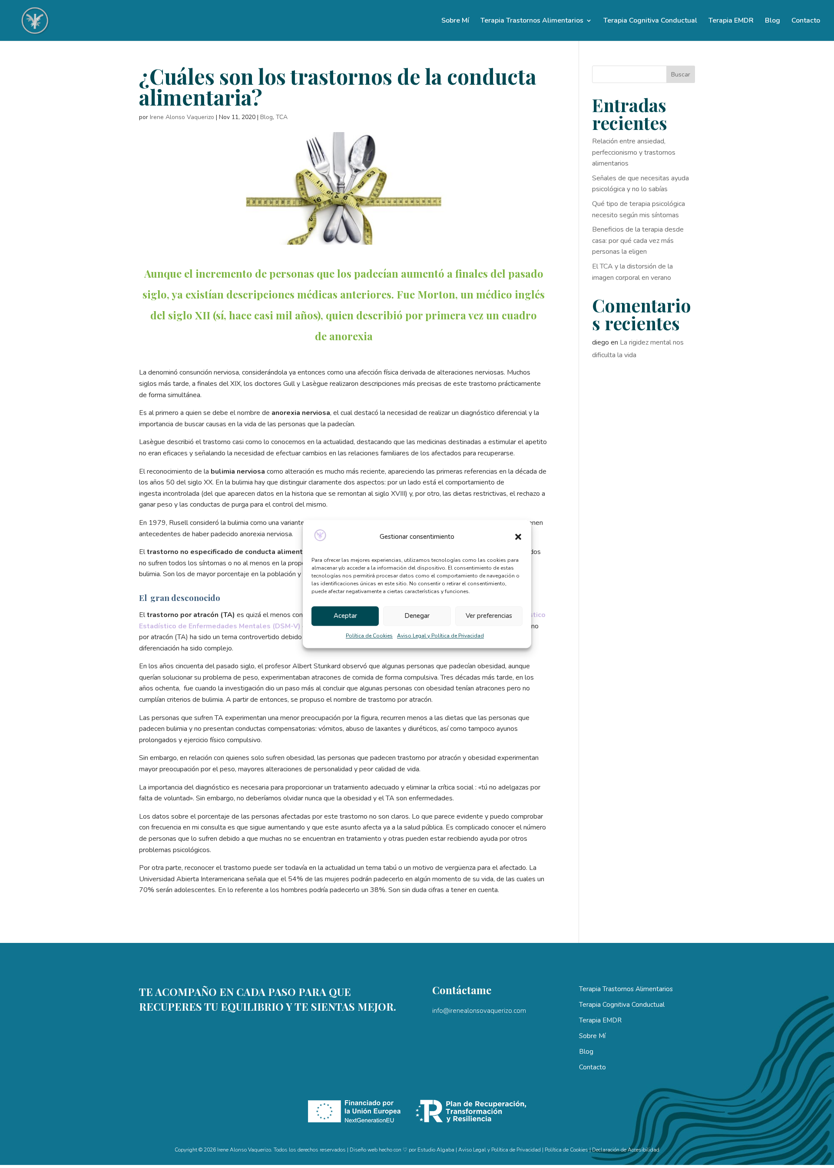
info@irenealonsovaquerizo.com (479, 1010)
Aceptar (345, 616)
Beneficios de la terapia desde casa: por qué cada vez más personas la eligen (638, 240)
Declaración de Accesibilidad (625, 1149)
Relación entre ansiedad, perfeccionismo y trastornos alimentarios (633, 152)
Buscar (680, 74)
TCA (282, 117)
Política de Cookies (369, 635)
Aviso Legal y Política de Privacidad (440, 635)
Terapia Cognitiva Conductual (650, 21)
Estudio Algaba (435, 1149)
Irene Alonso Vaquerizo (182, 117)
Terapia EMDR (731, 21)
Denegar (417, 616)
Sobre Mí (455, 21)
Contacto (805, 21)
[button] (518, 537)
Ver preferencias (489, 616)
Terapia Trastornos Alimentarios (531, 21)
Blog (772, 21)
